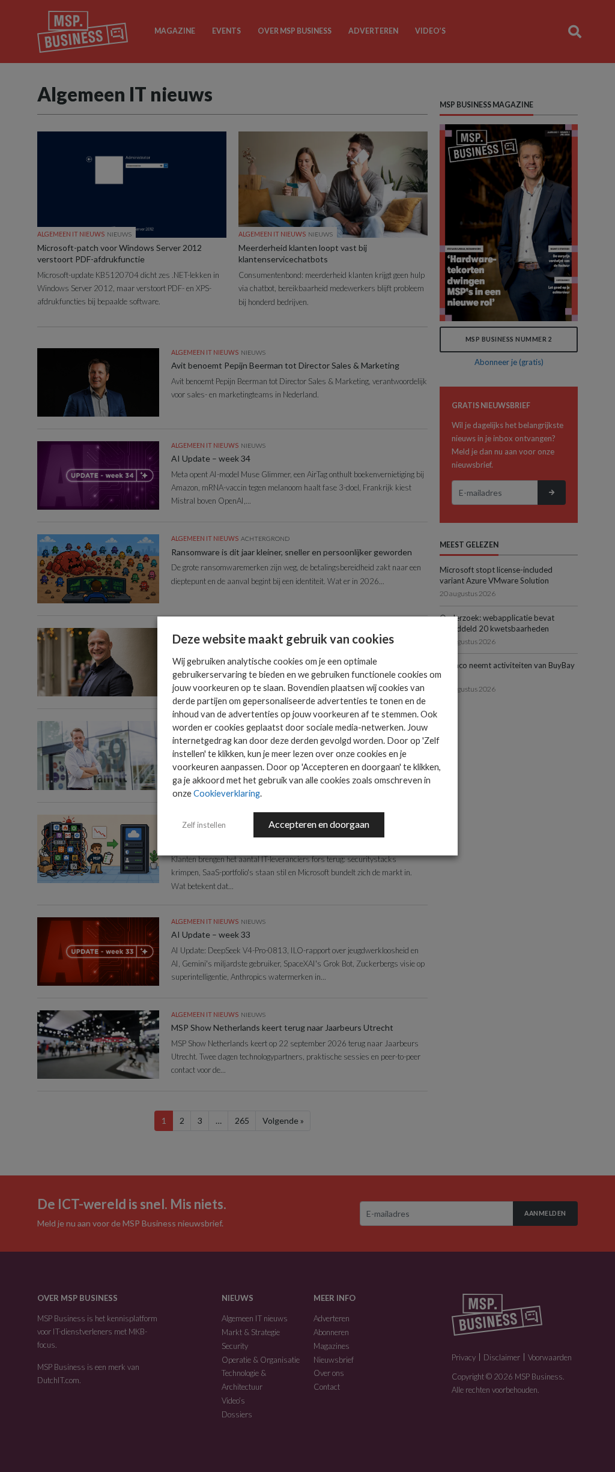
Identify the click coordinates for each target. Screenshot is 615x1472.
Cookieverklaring (226, 793)
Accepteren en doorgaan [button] (318, 824)
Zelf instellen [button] (204, 825)
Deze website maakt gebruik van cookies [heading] (283, 639)
